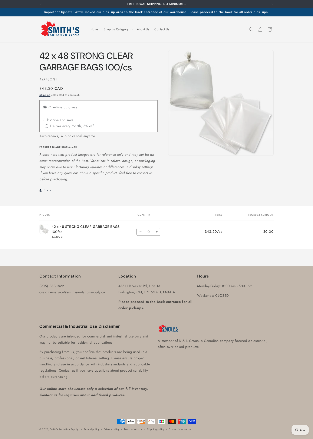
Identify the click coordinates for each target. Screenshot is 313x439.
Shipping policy (156, 429)
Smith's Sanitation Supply (64, 429)
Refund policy (91, 429)
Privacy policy (111, 429)
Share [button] (48, 190)
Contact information (180, 429)
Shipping (44, 95)
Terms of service (133, 429)
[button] (117, 29)
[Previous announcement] (41, 4)
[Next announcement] (272, 4)
